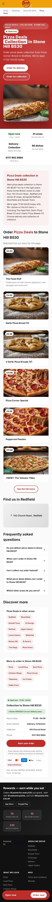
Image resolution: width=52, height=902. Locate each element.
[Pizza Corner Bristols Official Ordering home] (26, 4)
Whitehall (30, 635)
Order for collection (16, 76)
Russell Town (14, 623)
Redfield (12, 617)
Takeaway (16, 11)
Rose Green (28, 647)
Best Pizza (37, 667)
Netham (12, 629)
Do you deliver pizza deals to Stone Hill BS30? (24, 549)
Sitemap (31, 881)
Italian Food (14, 685)
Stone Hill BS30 (29, 11)
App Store (9, 804)
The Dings (13, 647)
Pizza (11, 667)
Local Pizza (23, 667)
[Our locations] (3, 4)
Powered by (7, 842)
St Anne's (27, 641)
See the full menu (26, 489)
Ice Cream (27, 679)
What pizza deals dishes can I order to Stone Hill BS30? (25, 580)
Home (5, 11)
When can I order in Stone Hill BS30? (21, 560)
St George (29, 623)
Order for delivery (16, 68)
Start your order (26, 743)
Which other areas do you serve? (23, 590)
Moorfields (25, 617)
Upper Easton (27, 629)
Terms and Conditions (37, 877)
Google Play (23, 804)
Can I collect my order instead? (22, 570)
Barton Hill (13, 641)
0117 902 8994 (14, 157)
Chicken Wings (15, 673)
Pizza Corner (32, 673)
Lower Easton (14, 635)
